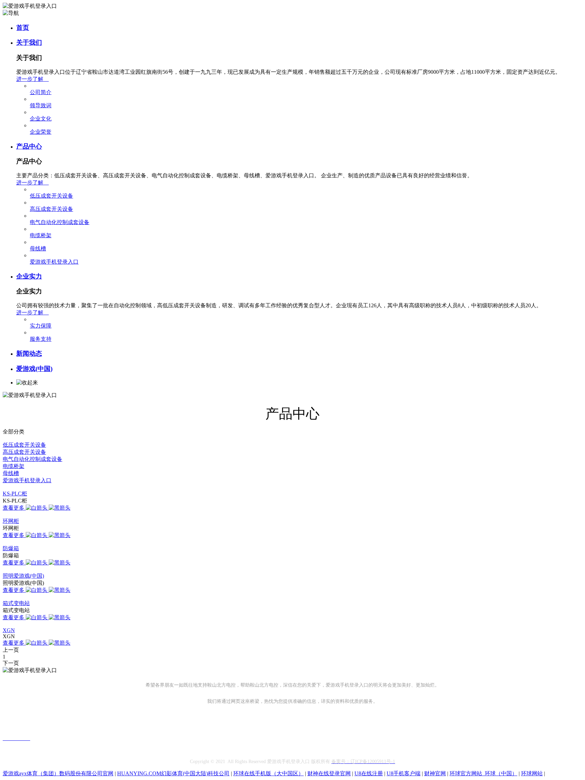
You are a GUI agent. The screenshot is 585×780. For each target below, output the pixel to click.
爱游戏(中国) (34, 368)
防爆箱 (11, 548)
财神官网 (435, 773)
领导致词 (40, 105)
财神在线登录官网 (329, 773)
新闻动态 (29, 353)
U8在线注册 (368, 773)
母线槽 (38, 248)
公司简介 (40, 92)
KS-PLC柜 (15, 493)
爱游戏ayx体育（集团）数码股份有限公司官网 (58, 773)
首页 (22, 27)
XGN (9, 630)
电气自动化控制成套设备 (59, 222)
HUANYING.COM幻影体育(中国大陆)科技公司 (173, 773)
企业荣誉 (40, 132)
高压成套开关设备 (51, 209)
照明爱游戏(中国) (23, 576)
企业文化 (40, 118)
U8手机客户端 (403, 773)
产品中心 (29, 146)
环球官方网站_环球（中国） (483, 773)
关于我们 (29, 42)
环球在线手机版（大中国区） (268, 773)
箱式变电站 (16, 603)
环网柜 (11, 521)
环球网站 (532, 773)
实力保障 (40, 326)
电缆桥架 (40, 235)
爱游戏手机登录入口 (54, 262)
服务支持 (40, 339)
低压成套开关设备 (51, 196)
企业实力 (29, 276)
